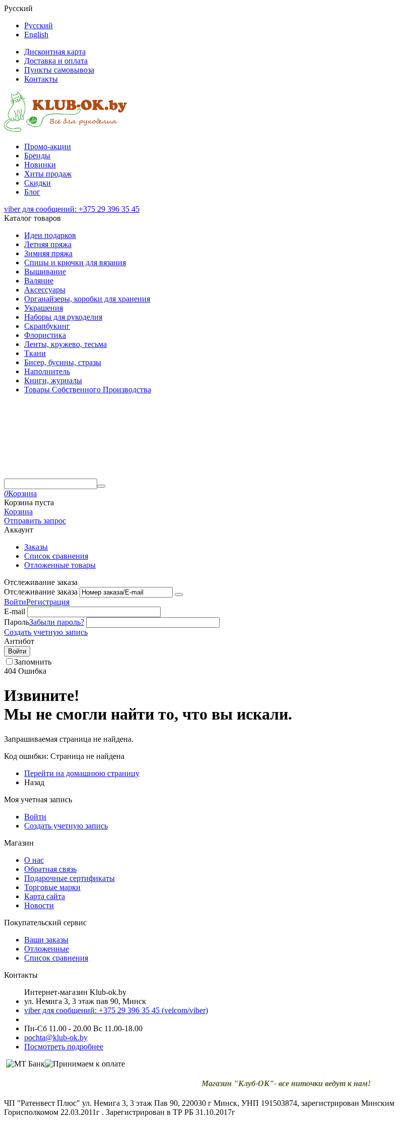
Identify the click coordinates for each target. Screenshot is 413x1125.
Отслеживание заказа (41, 591)
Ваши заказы (46, 939)
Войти (15, 602)
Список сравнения (56, 556)
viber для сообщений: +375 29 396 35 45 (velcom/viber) (116, 1010)
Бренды (37, 155)
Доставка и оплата (56, 60)
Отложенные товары (60, 565)
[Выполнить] (179, 594)
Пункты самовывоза (59, 70)
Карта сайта (44, 896)
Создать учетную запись (46, 632)
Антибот (19, 641)
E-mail (14, 611)
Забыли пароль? (56, 622)
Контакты (41, 79)
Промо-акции (47, 146)
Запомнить (32, 662)
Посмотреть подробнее (63, 1046)
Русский (38, 25)
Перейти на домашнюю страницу (82, 773)
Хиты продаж (48, 173)
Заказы (36, 547)
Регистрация (48, 602)
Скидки (37, 183)
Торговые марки (52, 887)
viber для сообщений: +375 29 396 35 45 (72, 209)
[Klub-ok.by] (65, 129)
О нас (34, 860)
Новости (39, 905)
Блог (32, 192)
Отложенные (46, 948)
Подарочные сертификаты (69, 878)
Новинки (40, 164)
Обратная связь (50, 869)
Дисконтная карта (55, 51)
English (36, 34)
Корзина (18, 511)
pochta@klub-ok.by (56, 1037)
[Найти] (101, 486)
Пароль (16, 622)
